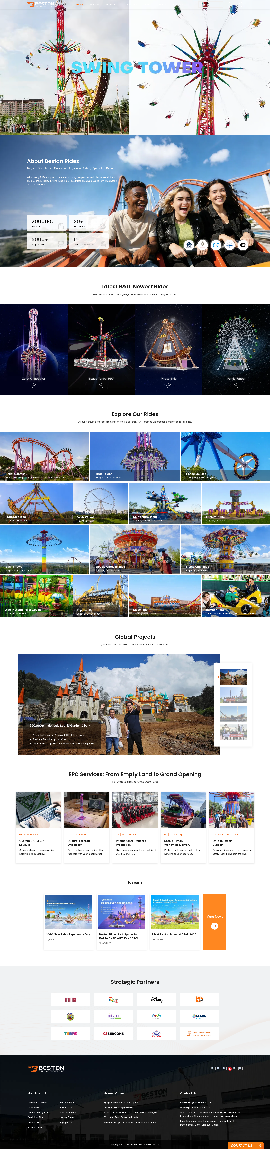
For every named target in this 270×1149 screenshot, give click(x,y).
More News (214, 916)
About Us (161, 4)
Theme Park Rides (37, 1102)
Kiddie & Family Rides (38, 1112)
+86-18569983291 (201, 1107)
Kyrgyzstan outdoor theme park (121, 1102)
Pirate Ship (66, 1107)
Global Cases (130, 4)
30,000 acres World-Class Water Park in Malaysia (130, 1112)
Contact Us (241, 1145)
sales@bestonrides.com (198, 1102)
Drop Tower (33, 1122)
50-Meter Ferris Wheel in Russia (121, 1117)
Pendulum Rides (36, 1117)
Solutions (95, 4)
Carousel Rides (68, 1112)
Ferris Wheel (67, 1102)
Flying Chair (66, 1122)
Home (79, 4)
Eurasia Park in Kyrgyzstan (118, 1107)
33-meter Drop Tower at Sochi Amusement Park (130, 1122)
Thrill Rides (33, 1107)
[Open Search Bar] (235, 4)
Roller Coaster (35, 1127)
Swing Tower (67, 1117)
